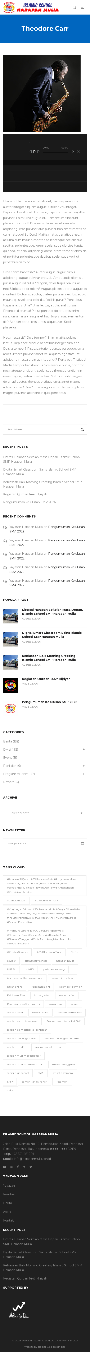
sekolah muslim (16, 1047)
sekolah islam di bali (70, 1012)
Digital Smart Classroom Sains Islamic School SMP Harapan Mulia (52, 635)
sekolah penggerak (63, 1064)
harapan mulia (65, 960)
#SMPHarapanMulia (49, 952)
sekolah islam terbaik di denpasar (27, 1029)
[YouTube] (4, 1167)
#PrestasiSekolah (17, 952)
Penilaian (9, 766)
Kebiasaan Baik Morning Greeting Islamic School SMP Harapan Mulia (49, 658)
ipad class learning (54, 969)
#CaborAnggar (16, 900)
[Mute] (73, 151)
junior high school (62, 978)
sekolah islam (40, 1012)
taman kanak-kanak (34, 1081)
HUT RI (11, 969)
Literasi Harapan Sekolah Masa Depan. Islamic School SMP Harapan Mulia (52, 612)
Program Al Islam (15, 774)
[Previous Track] (30, 151)
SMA (41, 1072)
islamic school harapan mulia (24, 978)
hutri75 (29, 969)
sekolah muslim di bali (48, 1047)
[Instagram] (11, 1167)
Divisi (7, 749)
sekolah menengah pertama (62, 1038)
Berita (7, 741)
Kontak (8, 1220)
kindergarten (42, 995)
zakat (10, 1090)
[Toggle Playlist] (78, 151)
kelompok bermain (70, 986)
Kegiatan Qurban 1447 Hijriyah (25, 494)
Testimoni (62, 1081)
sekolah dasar (15, 1012)
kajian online (14, 986)
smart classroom (63, 1072)
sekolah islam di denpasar (22, 1021)
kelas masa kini (41, 986)
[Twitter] (31, 1167)
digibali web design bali (52, 1346)
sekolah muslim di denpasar (24, 1055)
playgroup (55, 1003)
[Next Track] (39, 151)
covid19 (11, 960)
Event (7, 758)
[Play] (34, 151)
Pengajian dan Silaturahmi (23, 1003)
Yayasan (9, 1185)
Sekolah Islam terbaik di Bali (64, 1021)
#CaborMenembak (46, 900)
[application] (45, 147)
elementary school (36, 960)
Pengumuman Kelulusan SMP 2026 (29, 502)
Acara (7, 1212)
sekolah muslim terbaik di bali (25, 1064)
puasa (74, 1003)
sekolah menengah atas (21, 1038)
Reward (8, 782)
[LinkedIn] (24, 1167)
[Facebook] (18, 1167)
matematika (67, 995)
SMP (10, 1081)
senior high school (18, 1072)
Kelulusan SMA (16, 995)
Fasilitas (8, 1194)
